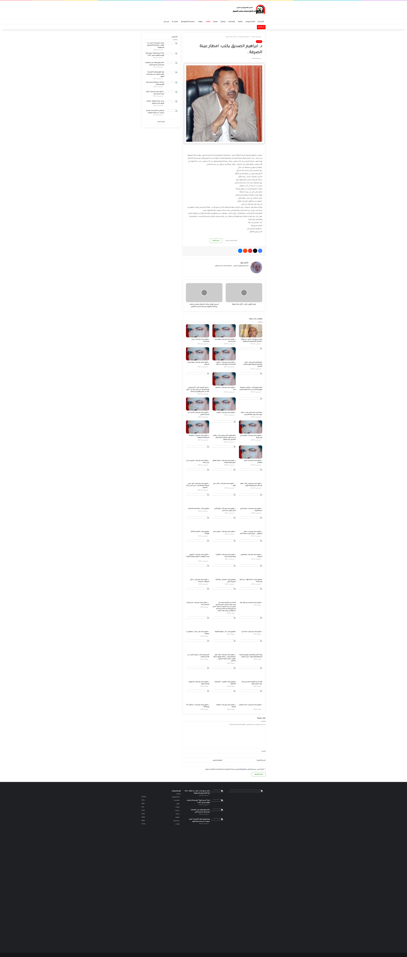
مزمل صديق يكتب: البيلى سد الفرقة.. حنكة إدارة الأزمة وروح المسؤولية (155, 45)
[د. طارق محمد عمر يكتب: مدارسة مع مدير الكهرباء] (250, 500)
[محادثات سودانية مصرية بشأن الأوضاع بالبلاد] (171, 85)
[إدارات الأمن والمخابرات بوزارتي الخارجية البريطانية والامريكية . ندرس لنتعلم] (250, 646)
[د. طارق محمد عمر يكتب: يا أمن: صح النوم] (224, 475)
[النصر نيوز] (249, 9)
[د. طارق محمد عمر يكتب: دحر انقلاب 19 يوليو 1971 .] (197, 696)
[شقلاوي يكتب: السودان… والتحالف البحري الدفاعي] (224, 571)
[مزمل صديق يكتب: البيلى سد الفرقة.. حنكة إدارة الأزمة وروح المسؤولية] (250, 330)
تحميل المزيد (161, 121)
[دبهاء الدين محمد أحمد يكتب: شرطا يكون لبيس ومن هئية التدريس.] (250, 404)
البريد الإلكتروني (261, 760)
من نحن (166, 22)
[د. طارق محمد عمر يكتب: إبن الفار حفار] (250, 594)
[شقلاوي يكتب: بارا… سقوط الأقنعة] (224, 623)
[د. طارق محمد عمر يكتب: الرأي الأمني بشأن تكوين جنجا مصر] (224, 500)
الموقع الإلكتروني (217, 760)
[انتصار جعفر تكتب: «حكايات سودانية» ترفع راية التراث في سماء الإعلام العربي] (250, 378)
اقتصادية (232, 22)
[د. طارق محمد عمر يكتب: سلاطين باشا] (224, 378)
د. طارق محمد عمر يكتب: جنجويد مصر (224, 531)
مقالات (207, 22)
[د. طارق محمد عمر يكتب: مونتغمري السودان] (250, 546)
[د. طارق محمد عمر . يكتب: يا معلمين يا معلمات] (197, 623)
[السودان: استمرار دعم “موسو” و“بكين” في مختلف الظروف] (171, 113)
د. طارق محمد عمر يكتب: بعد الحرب (251, 631)
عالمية (240, 22)
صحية (215, 22)
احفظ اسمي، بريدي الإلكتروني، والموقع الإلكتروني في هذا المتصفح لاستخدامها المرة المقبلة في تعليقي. (234, 769)
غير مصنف (176, 820)
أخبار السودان (250, 22)
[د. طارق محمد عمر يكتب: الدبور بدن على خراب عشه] (197, 452)
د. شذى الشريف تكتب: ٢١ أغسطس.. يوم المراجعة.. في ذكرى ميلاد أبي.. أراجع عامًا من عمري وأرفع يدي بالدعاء (198, 389)
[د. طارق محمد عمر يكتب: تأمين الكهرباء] (250, 452)
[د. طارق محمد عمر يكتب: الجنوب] (224, 404)
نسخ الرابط (216, 240)
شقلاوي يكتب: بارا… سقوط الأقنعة (225, 631)
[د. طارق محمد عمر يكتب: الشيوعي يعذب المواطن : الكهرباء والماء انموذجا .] (197, 546)
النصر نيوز (244, 263)
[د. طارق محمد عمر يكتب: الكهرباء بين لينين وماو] (250, 427)
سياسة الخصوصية (188, 22)
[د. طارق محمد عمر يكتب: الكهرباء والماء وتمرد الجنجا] (224, 546)
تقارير (177, 804)
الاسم (263, 751)
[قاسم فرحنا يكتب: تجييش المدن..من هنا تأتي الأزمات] (197, 646)
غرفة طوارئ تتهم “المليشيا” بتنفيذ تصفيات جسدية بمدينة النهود (155, 74)
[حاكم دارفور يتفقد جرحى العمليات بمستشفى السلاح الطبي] (171, 66)
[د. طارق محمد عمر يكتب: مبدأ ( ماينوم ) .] (250, 696)
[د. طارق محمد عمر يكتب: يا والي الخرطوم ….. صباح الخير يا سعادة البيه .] (250, 523)
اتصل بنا (175, 22)
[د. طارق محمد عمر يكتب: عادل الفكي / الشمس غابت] (197, 594)
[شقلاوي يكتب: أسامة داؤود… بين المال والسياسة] (250, 571)
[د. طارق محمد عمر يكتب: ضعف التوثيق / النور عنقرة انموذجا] (224, 452)
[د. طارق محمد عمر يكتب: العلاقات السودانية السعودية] (197, 427)
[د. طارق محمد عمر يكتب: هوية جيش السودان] (197, 353)
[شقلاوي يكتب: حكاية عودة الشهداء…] (197, 500)
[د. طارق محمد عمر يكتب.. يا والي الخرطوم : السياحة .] (197, 571)
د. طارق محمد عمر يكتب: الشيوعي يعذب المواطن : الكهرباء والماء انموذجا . (197, 556)
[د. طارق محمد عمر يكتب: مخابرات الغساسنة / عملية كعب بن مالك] (224, 353)
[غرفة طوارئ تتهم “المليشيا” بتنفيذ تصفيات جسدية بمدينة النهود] (171, 75)
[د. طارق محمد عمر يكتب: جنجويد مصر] (224, 523)
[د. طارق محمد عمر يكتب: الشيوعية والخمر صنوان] (197, 673)
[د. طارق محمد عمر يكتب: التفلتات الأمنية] (224, 696)
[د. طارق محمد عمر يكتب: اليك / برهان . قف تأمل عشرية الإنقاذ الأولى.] (250, 475)
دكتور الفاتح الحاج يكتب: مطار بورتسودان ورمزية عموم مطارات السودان (252, 364)
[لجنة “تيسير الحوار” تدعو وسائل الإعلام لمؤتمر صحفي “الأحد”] (171, 56)
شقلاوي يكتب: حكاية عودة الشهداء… (198, 508)
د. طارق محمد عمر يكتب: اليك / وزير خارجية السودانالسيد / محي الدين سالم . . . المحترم (197, 485)
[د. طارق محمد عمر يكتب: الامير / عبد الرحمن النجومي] (197, 404)
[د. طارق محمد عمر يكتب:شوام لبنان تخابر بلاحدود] (224, 330)
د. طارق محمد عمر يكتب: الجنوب (226, 412)
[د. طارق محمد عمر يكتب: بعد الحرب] (250, 623)
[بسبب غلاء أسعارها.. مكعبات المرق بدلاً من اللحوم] (171, 104)
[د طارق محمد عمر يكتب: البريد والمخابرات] (197, 330)
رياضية (223, 22)
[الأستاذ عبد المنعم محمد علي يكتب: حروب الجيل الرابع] (250, 673)
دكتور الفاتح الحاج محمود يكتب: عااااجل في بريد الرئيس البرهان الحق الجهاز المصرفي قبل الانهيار (224, 437)
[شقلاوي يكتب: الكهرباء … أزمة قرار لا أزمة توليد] (224, 673)
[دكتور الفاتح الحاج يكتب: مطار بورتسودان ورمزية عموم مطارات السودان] (250, 353)
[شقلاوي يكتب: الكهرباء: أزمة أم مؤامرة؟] (197, 523)
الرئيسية (261, 22)
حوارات (200, 22)
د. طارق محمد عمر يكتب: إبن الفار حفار (251, 602)
